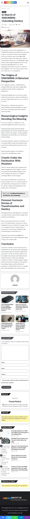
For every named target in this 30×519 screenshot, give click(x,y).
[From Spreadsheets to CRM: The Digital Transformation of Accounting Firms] (5, 433)
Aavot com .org (15, 508)
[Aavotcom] (10, 2)
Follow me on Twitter (8, 481)
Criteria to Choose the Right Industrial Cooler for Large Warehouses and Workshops (19, 468)
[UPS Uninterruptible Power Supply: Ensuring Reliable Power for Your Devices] (7, 299)
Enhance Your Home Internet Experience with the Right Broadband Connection (19, 447)
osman (5, 24)
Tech (8, 8)
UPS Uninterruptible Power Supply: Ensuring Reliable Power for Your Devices (7, 307)
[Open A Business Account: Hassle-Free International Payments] (5, 460)
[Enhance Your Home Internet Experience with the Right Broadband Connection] (5, 449)
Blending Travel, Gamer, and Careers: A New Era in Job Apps (19, 440)
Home (4, 8)
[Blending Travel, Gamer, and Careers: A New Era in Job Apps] (5, 441)
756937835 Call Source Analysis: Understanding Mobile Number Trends (21, 326)
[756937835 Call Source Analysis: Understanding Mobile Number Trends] (22, 318)
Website (3, 374)
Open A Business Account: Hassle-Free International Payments (18, 457)
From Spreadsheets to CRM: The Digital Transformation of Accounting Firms (20, 432)
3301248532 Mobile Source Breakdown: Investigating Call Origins (7, 326)
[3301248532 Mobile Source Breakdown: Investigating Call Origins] (7, 318)
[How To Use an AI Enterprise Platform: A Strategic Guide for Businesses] (22, 299)
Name (3, 362)
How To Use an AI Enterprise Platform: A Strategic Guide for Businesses (22, 307)
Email (3, 368)
